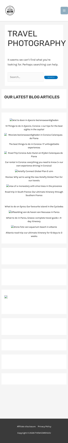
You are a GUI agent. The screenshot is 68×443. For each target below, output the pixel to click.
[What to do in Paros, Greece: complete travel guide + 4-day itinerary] (34, 212)
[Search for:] (26, 77)
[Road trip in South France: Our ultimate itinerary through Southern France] (34, 186)
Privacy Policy (44, 426)
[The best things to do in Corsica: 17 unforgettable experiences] (34, 136)
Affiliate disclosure (26, 426)
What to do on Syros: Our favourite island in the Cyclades (34, 206)
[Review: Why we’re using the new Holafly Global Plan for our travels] (34, 171)
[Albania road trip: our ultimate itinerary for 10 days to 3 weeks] (34, 227)
